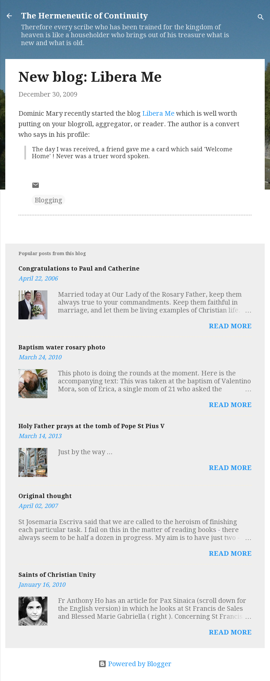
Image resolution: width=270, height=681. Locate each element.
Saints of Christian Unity (56, 574)
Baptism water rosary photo (61, 347)
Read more (230, 326)
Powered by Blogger (139, 664)
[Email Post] (36, 187)
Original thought (45, 495)
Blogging (48, 200)
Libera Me (158, 113)
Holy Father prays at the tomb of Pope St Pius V (91, 426)
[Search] (261, 18)
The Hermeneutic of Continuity (84, 15)
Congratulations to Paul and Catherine (79, 268)
